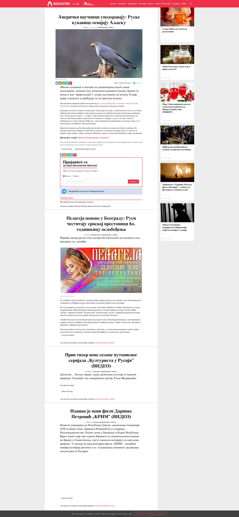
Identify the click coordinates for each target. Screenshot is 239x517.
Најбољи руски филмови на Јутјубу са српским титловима (176, 148)
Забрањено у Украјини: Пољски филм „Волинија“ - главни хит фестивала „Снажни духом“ (177, 187)
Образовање (132, 4)
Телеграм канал (96, 191)
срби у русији (67, 391)
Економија (122, 4)
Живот (184, 4)
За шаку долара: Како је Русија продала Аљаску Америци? (85, 206)
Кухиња (151, 4)
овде (113, 514)
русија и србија (68, 335)
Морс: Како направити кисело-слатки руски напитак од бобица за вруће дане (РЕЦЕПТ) (176, 108)
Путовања (176, 4)
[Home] (50, 3)
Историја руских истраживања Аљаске (77, 202)
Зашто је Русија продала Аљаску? (93, 138)
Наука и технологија (162, 4)
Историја (142, 4)
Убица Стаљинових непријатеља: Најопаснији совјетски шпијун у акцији (174, 227)
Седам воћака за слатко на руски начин (174, 30)
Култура (113, 4)
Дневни (76, 176)
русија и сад (67, 149)
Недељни (68, 176)
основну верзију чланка (104, 343)
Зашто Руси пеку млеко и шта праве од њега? (176, 68)
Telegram (139, 83)
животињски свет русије (85, 149)
